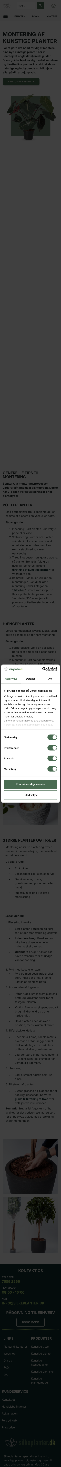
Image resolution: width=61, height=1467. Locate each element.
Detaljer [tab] (30, 678)
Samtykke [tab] (11, 678)
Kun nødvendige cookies (30, 784)
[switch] (52, 748)
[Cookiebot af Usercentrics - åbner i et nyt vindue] (43, 669)
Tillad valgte (30, 795)
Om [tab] (50, 678)
